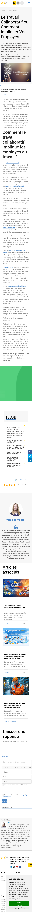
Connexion (6, 756)
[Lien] (20, 767)
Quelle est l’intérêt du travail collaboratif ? (14, 452)
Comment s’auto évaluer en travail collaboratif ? (12, 458)
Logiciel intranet (5, 903)
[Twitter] (14, 867)
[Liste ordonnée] (11, 767)
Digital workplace (10, 721)
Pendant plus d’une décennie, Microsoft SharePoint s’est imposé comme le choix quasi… (15, 664)
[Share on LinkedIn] (30, 460)
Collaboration (24, 480)
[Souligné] (7, 767)
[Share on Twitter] (30, 456)
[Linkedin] (11, 867)
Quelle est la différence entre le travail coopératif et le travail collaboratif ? (15, 447)
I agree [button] (19, 902)
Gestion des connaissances (5, 906)
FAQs (4, 94)
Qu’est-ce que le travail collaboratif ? (14, 441)
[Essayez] (14, 3)
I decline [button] (19, 905)
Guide (7, 623)
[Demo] (18, 3)
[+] (24, 767)
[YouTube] (17, 867)
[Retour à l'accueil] (4, 4)
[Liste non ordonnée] (14, 767)
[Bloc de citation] (16, 767)
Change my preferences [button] (19, 908)
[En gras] (3, 767)
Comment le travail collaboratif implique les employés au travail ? (13, 90)
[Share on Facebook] (30, 452)
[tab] (16, 425)
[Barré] (9, 767)
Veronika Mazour (15, 519)
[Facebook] (20, 867)
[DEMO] (30, 22)
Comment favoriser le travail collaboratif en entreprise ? (14, 465)
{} (21, 767)
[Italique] (5, 767)
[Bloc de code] (18, 767)
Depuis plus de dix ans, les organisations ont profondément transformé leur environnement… (15, 713)
